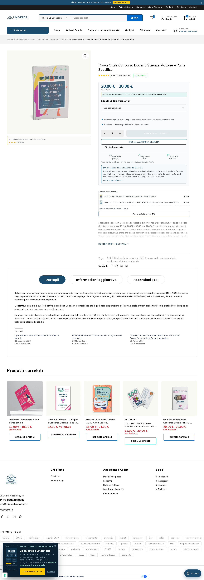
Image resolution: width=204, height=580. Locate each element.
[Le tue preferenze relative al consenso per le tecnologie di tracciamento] (4, 575)
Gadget (169, 7)
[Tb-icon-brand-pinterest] (20, 517)
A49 (114, 258)
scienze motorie (168, 258)
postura (121, 549)
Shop (112, 7)
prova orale (153, 258)
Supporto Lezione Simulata (149, 7)
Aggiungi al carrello (156, 133)
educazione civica (66, 543)
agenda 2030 (52, 538)
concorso (133, 258)
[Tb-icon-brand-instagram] (14, 517)
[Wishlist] (112, 147)
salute (174, 549)
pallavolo (75, 549)
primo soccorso (157, 549)
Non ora (51, 572)
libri (172, 543)
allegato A (122, 258)
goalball (124, 543)
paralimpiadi (92, 549)
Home (10, 39)
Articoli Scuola (126, 7)
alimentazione (72, 538)
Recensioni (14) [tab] (146, 280)
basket (123, 538)
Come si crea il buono (112, 180)
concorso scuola (193, 538)
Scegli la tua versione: (115, 101)
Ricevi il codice (121, 2)
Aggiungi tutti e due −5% (144, 214)
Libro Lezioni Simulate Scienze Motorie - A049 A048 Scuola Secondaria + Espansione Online (141, 202)
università (126, 555)
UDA (92, 555)
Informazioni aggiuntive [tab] (96, 280)
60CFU (19, 538)
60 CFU (6, 538)
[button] (85, 55)
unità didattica (108, 555)
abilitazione (34, 538)
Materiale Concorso (26, 39)
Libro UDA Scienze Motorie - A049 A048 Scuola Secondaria (63, 422)
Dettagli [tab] (52, 280)
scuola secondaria (116, 261)
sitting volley (66, 555)
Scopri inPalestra (32, 572)
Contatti (193, 7)
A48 (109, 258)
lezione (138, 543)
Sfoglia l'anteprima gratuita (144, 142)
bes (150, 538)
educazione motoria (90, 543)
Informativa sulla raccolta (71, 576)
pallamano (60, 549)
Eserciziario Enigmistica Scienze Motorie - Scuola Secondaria (176, 422)
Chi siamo (181, 7)
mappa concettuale (189, 543)
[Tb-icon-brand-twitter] (8, 517)
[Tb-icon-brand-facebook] (1, 517)
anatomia (108, 538)
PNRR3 (143, 258)
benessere (137, 538)
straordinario (132, 261)
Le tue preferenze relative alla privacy (114, 576)
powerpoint (137, 549)
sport (81, 555)
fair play (110, 543)
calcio (161, 538)
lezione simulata (156, 543)
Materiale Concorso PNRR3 (52, 39)
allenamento (91, 538)
